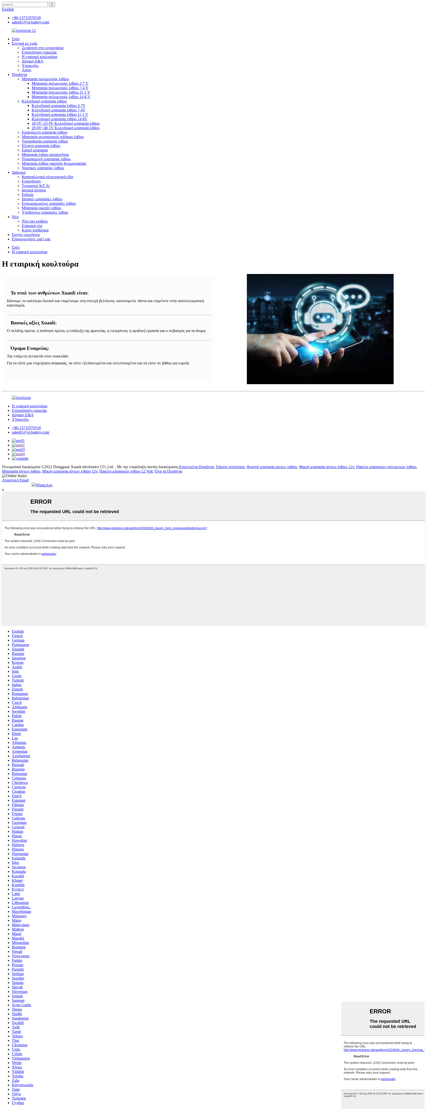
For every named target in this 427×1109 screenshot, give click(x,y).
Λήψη (26, 70)
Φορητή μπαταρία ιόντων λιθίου (272, 467)
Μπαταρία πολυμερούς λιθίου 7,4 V (60, 88)
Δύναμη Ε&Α (32, 61)
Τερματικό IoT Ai (36, 186)
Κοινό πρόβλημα (35, 230)
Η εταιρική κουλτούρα (39, 57)
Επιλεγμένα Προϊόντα (196, 467)
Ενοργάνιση (31, 181)
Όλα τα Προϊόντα (168, 471)
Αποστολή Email (15, 480)
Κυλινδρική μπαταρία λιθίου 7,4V (58, 110)
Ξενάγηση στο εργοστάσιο (43, 48)
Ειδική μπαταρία (35, 150)
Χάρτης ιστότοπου (230, 467)
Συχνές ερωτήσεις (26, 234)
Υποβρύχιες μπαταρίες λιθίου (45, 212)
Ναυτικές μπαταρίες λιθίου (43, 168)
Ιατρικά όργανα (34, 190)
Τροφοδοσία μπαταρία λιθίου (45, 141)
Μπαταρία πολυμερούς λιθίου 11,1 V (61, 92)
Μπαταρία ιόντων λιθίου (21, 471)
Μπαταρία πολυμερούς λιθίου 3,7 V (60, 83)
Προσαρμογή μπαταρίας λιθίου (46, 159)
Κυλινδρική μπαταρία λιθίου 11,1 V (60, 114)
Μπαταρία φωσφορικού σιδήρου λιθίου (53, 137)
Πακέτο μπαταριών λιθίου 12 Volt (126, 471)
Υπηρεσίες (30, 65)
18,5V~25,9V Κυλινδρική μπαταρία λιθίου (66, 123)
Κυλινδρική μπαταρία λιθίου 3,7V (58, 106)
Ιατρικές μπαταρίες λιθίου (42, 199)
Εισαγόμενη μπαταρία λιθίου (44, 132)
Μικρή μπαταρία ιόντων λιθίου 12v (326, 467)
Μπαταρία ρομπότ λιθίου (41, 208)
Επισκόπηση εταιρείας (39, 52)
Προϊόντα (19, 74)
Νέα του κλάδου (35, 221)
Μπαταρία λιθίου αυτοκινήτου (45, 154)
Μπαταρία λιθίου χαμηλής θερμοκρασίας (54, 163)
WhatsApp (44, 485)
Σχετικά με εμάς (24, 43)
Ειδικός (28, 194)
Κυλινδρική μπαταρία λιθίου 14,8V (59, 119)
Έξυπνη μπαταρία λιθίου (41, 146)
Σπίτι (16, 39)
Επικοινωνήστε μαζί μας (31, 239)
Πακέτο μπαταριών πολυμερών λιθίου (386, 467)
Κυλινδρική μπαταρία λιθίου (44, 101)
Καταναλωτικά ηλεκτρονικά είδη (47, 177)
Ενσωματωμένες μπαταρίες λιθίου (49, 203)
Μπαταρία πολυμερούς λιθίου (45, 79)
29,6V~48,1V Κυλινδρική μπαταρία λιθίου (66, 128)
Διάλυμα (18, 172)
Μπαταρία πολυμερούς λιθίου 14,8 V (61, 97)
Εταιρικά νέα (32, 226)
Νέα (15, 217)
